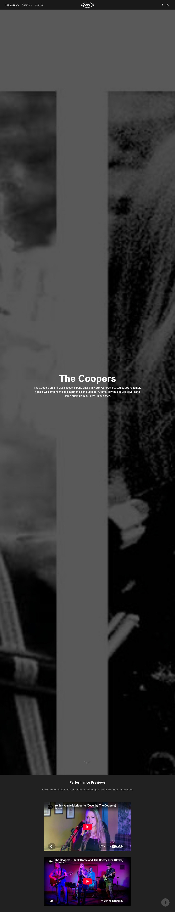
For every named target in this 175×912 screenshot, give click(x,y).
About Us (27, 4)
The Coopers (12, 4)
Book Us (39, 4)
